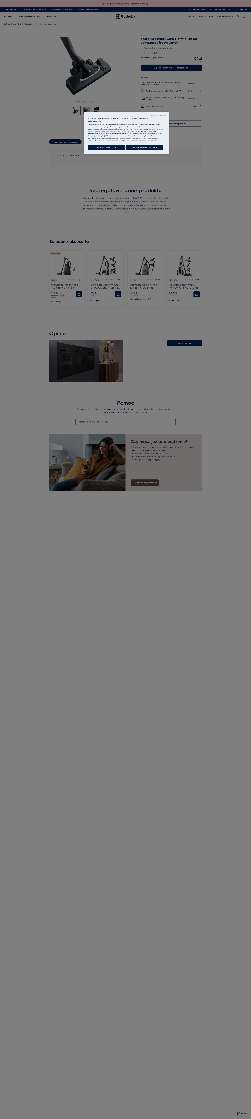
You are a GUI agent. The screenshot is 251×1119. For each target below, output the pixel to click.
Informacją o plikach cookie (112, 140)
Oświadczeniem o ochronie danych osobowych (142, 140)
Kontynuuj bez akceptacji (158, 115)
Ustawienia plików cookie (106, 147)
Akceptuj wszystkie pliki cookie (145, 147)
